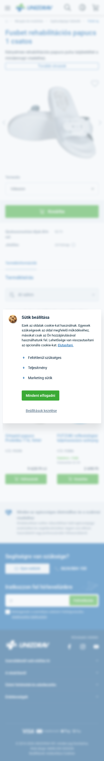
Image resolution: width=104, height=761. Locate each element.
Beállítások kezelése (41, 411)
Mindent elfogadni (40, 395)
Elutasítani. (65, 345)
